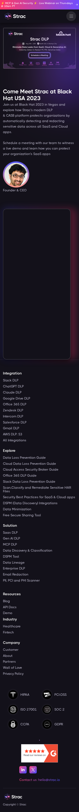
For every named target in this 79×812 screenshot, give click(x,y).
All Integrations (14, 440)
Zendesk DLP (13, 410)
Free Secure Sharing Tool (22, 515)
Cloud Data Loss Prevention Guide (29, 463)
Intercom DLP (13, 416)
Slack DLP (10, 380)
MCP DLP (10, 544)
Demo (7, 613)
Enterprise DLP (14, 568)
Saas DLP (10, 532)
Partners (9, 661)
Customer (10, 650)
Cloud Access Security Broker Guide (30, 469)
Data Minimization (17, 509)
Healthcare (12, 626)
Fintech (8, 632)
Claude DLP (12, 392)
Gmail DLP (11, 428)
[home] (15, 16)
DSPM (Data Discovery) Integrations (30, 503)
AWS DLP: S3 (12, 434)
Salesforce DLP (14, 422)
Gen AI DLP (11, 538)
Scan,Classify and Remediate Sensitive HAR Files (37, 489)
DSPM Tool (11, 556)
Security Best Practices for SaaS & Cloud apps (39, 497)
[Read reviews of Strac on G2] (39, 753)
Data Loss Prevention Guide (24, 457)
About (7, 656)
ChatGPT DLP (13, 386)
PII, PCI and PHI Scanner (21, 580)
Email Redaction (15, 574)
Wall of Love (12, 667)
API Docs (10, 607)
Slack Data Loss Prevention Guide (29, 481)
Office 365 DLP (14, 404)
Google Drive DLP (16, 398)
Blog (6, 601)
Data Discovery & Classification (27, 550)
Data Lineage (14, 562)
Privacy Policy (13, 673)
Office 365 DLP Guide (20, 475)
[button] (71, 16)
